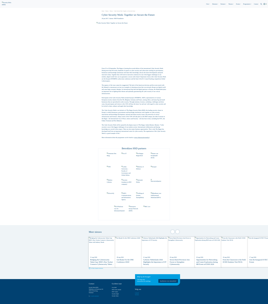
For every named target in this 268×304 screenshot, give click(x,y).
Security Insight (115, 293)
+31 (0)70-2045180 (94, 296)
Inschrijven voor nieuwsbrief (168, 281)
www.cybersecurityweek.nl (141, 137)
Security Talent (115, 296)
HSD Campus (115, 291)
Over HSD (114, 287)
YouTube (137, 294)
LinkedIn (137, 293)
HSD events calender (116, 289)
